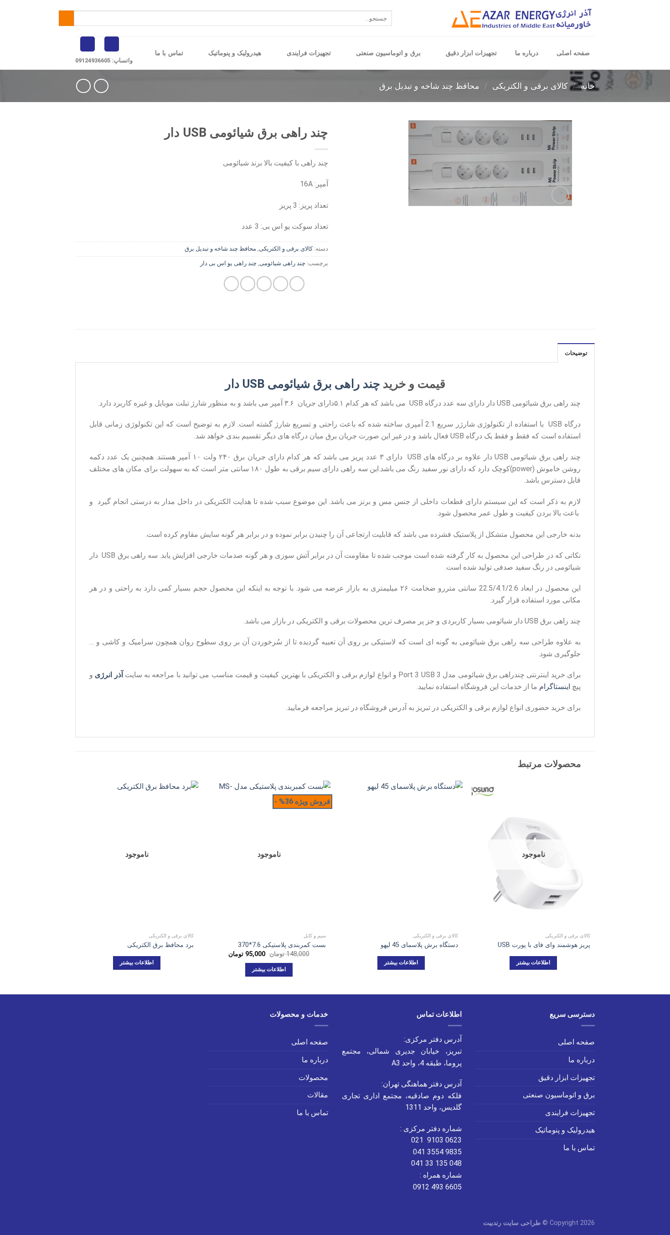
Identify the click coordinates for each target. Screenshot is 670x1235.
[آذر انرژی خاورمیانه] (523, 18)
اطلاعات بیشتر (533, 962)
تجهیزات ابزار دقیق (471, 53)
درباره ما (526, 53)
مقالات (317, 1095)
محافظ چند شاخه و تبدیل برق (429, 86)
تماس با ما (169, 53)
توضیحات (576, 353)
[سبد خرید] (111, 43)
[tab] (576, 352)
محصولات (313, 1077)
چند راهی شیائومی (282, 263)
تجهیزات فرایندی (309, 53)
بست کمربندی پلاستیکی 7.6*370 (282, 945)
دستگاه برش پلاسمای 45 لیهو (419, 945)
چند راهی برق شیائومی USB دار (302, 384)
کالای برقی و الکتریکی (530, 86)
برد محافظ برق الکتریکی (160, 945)
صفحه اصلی (573, 53)
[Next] (75, 887)
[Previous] (594, 887)
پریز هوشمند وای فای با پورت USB (544, 945)
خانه (588, 86)
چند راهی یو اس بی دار (228, 263)
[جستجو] (66, 18)
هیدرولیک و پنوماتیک (235, 53)
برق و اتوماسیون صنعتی (388, 53)
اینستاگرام (554, 686)
